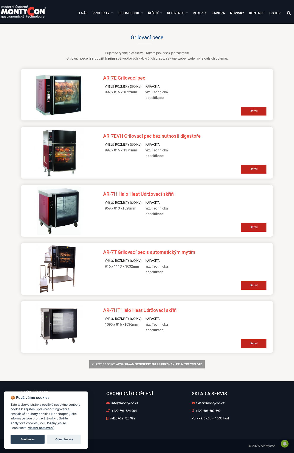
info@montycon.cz (125, 403)
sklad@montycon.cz (210, 403)
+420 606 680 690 (208, 411)
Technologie (129, 13)
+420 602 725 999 (122, 418)
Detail (254, 111)
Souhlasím (27, 439)
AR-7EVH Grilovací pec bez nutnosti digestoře (152, 136)
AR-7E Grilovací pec (124, 78)
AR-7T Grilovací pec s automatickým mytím (149, 252)
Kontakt (256, 13)
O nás (82, 13)
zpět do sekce (148, 364)
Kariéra (218, 13)
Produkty (101, 13)
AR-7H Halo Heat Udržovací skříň (138, 194)
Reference (175, 13)
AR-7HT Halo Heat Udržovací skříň (139, 310)
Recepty (200, 13)
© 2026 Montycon (261, 446)
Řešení (153, 13)
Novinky (237, 13)
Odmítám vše (64, 439)
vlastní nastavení (41, 428)
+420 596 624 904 (124, 411)
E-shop (275, 13)
